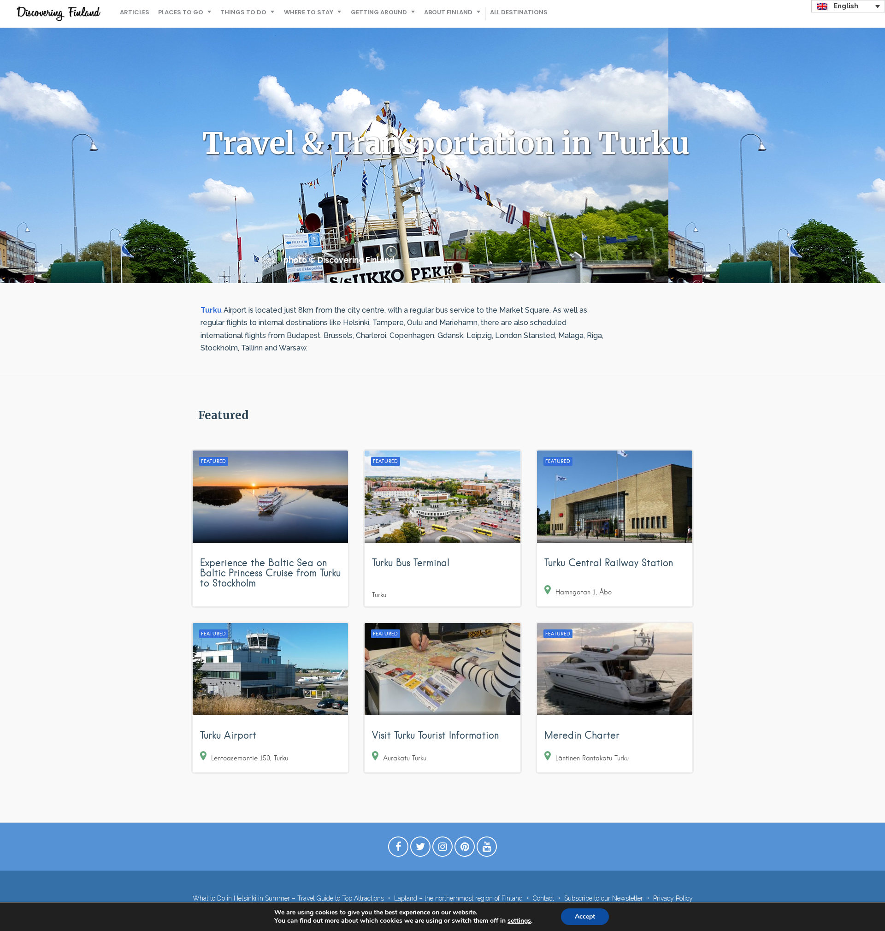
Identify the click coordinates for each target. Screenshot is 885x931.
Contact (543, 898)
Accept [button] (585, 916)
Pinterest (464, 848)
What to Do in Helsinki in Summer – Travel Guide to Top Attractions (288, 898)
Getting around (379, 12)
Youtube (487, 848)
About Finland (448, 12)
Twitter (420, 848)
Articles (134, 12)
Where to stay (308, 12)
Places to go (180, 12)
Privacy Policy (673, 898)
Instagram (442, 848)
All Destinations (519, 12)
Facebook (398, 848)
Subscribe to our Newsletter (603, 898)
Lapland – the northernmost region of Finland (458, 898)
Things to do (243, 12)
